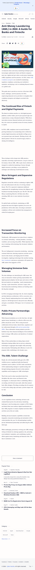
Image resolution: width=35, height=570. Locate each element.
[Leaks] (16, 505)
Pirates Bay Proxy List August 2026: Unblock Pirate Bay (18, 486)
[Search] (32, 14)
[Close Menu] (32, 5)
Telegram (16, 4)
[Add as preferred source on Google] (22, 43)
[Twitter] (10, 562)
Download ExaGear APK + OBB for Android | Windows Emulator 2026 (18, 494)
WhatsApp (26, 2)
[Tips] (12, 482)
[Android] (4, 18)
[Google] (15, 18)
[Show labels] (6, 539)
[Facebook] (4, 562)
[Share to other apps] (18, 43)
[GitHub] (27, 18)
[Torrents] (16, 482)
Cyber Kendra (8, 14)
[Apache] (13, 469)
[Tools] (16, 490)
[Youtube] (15, 562)
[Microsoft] (21, 18)
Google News (18, 2)
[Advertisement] (17, 149)
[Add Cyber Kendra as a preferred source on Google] (16, 8)
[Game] (12, 498)
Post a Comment (17, 458)
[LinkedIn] (21, 562)
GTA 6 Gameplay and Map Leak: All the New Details (18, 508)
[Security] (9, 18)
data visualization (6, 260)
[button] (29, 14)
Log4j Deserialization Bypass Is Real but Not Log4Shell (18, 473)
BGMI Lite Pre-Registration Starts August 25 (18, 501)
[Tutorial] (32, 18)
